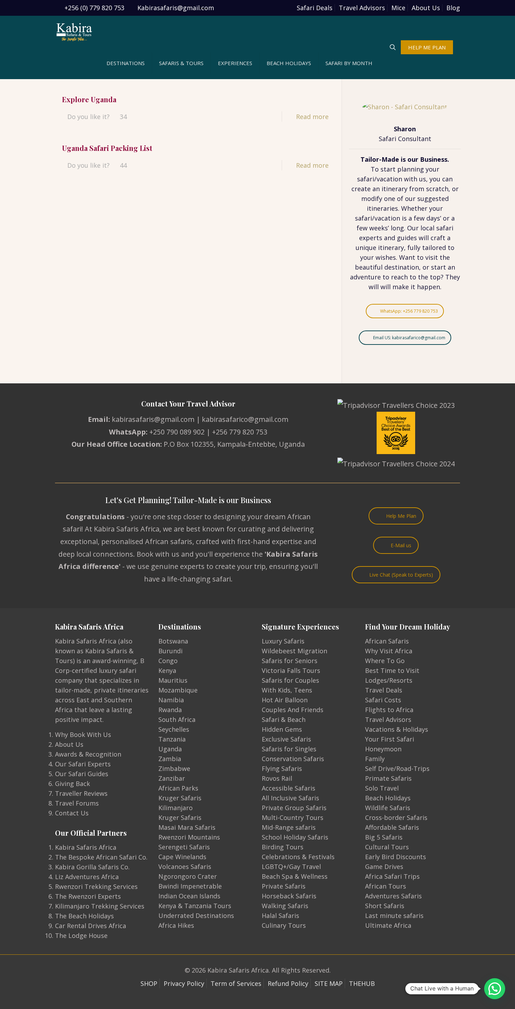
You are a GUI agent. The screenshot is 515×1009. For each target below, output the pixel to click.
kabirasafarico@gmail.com (245, 419)
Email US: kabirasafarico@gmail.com (409, 338)
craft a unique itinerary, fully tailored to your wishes (405, 248)
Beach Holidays (388, 798)
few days (427, 218)
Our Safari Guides (81, 774)
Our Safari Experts (83, 764)
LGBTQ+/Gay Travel (291, 866)
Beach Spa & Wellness (295, 876)
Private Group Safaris (294, 807)
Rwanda (170, 709)
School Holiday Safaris (295, 837)
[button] (494, 988)
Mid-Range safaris (289, 827)
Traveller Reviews (81, 793)
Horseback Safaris (289, 896)
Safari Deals (314, 8)
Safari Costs (383, 700)
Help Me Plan (401, 516)
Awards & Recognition (88, 754)
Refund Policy (288, 983)
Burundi (170, 651)
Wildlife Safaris (387, 807)
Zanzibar (171, 778)
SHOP (148, 983)
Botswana (173, 641)
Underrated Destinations (196, 915)
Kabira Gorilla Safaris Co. (92, 867)
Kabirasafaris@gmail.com (175, 8)
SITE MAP (329, 983)
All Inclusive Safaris (290, 798)
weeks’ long (386, 228)
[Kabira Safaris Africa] (74, 31)
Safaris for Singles (289, 749)
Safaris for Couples (290, 680)
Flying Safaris (282, 768)
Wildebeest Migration (294, 651)
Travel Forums (77, 803)
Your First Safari (389, 739)
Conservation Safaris (293, 758)
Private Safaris (283, 886)
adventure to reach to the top (395, 277)
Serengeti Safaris (184, 847)
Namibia (171, 700)
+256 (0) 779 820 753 (94, 8)
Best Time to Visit (392, 670)
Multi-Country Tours (292, 817)
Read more (312, 116)
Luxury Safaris (283, 641)
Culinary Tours (284, 925)
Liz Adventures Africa (87, 876)
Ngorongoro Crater (187, 876)
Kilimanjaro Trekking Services (99, 906)
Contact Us (72, 813)
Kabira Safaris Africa (85, 847)
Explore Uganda (89, 99)
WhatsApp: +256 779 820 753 (409, 311)
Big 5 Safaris (384, 837)
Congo (168, 660)
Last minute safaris (394, 915)
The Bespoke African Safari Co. (101, 857)
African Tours (385, 886)
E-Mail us (401, 545)
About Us (426, 8)
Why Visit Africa (388, 651)
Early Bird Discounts (395, 857)
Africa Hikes (176, 925)
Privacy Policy (184, 983)
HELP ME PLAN (427, 47)
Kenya (167, 670)
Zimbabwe (174, 768)
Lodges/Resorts (388, 680)
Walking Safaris (285, 906)
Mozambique (178, 690)
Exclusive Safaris (286, 739)
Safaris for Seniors (289, 660)
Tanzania (172, 739)
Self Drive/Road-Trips (397, 768)
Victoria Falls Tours (291, 670)
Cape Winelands (182, 857)
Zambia (169, 758)
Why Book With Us (83, 734)
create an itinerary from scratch (399, 189)
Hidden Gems (282, 729)
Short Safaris (384, 906)
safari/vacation (379, 179)
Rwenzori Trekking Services (96, 886)
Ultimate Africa (388, 925)
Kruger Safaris (179, 798)
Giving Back (72, 783)
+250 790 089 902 (177, 432)
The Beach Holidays (84, 916)
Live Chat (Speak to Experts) (401, 574)
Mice (398, 8)
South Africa (176, 719)
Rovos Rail (277, 778)
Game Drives (384, 866)
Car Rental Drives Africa (90, 925)
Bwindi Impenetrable (190, 886)
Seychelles (173, 729)
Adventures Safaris (393, 896)
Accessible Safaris (288, 788)
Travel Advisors (362, 8)
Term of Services (236, 983)
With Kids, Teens (287, 690)
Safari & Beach (283, 719)
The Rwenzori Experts (88, 896)
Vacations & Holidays (396, 729)
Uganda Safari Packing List (107, 148)
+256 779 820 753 (239, 432)
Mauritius (172, 680)
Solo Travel (382, 788)
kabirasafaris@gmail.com (153, 419)
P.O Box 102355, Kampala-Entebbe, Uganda (234, 444)
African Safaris (387, 641)
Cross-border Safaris (396, 817)
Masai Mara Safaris (186, 827)
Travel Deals (383, 690)
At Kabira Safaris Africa (122, 529)
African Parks (178, 788)
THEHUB (362, 983)
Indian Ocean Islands (189, 896)
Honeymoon (383, 749)
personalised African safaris (146, 541)
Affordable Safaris (392, 827)
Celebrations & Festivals (298, 857)
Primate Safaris (388, 778)
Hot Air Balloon (285, 700)
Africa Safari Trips (392, 876)
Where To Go (385, 660)
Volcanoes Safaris (184, 866)
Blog (453, 8)
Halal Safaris (280, 915)
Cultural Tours (387, 847)
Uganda (170, 749)
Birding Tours (282, 847)
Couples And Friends (292, 709)
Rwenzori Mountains (189, 837)
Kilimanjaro (175, 807)
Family (375, 758)
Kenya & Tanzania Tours (194, 906)
